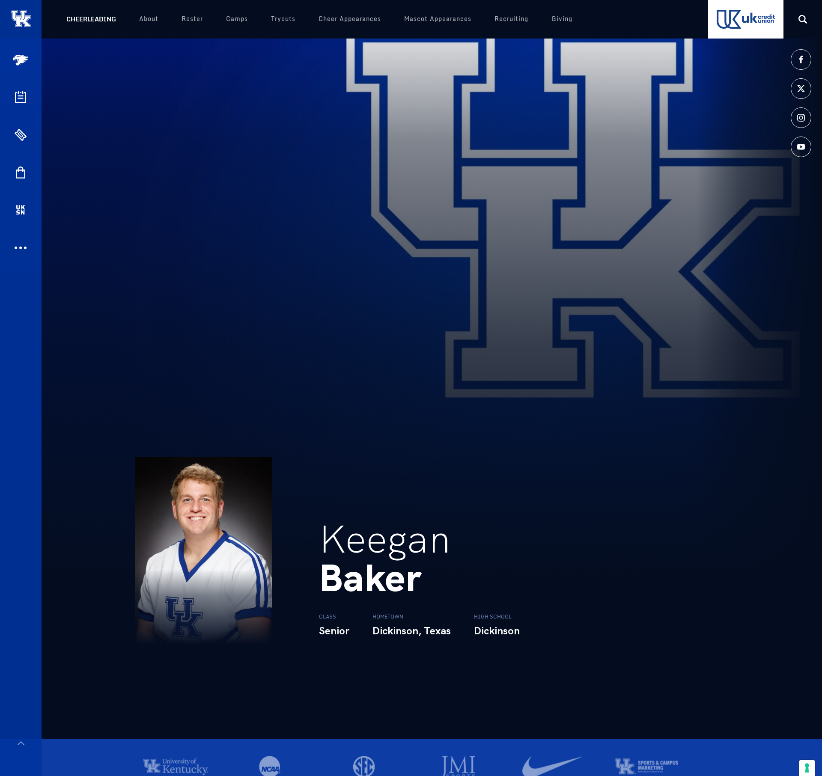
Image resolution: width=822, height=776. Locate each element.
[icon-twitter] (801, 88)
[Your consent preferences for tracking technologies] (807, 768)
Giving (561, 19)
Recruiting (511, 19)
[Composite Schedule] (20, 97)
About (148, 19)
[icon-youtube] (801, 147)
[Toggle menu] (21, 743)
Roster (192, 19)
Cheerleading (91, 19)
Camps (237, 19)
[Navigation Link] (21, 60)
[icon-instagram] (801, 117)
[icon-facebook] (801, 59)
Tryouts (283, 19)
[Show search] (802, 19)
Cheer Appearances (350, 19)
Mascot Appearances (437, 19)
